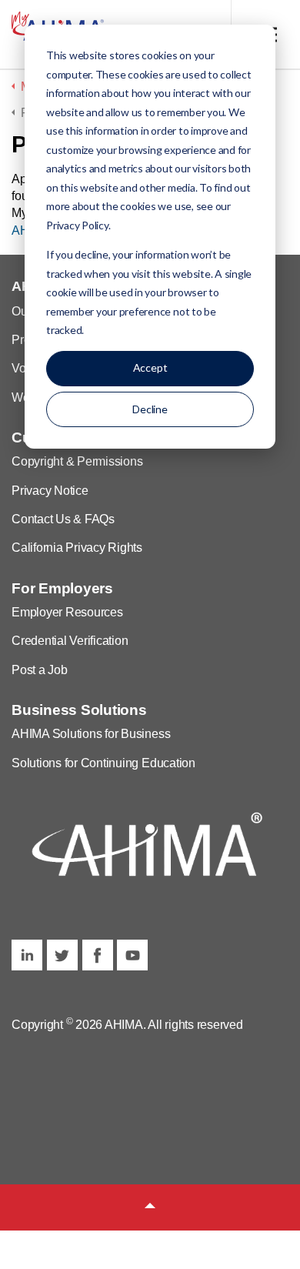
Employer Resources (67, 612)
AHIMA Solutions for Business (91, 733)
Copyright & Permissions (77, 461)
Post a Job (40, 669)
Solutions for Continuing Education (103, 763)
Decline (150, 409)
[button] (150, 1207)
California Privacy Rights (77, 547)
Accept (150, 367)
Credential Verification (70, 640)
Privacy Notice (50, 490)
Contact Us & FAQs (63, 519)
